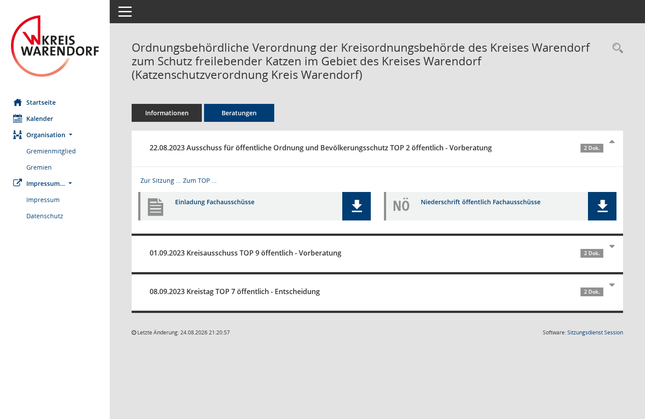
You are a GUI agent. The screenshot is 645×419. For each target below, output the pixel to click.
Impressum (43, 199)
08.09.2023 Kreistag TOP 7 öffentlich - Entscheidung (375, 291)
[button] (55, 135)
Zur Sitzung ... (160, 180)
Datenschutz (44, 216)
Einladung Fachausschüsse (214, 202)
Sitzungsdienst (595, 332)
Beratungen (239, 113)
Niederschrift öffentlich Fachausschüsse (481, 202)
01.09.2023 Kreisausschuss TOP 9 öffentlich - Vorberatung (375, 253)
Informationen (167, 113)
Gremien (39, 167)
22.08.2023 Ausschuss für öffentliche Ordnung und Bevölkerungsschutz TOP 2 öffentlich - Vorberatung (375, 148)
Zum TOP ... (200, 180)
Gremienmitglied (51, 151)
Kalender (39, 118)
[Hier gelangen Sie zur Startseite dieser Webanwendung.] (55, 46)
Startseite (41, 102)
